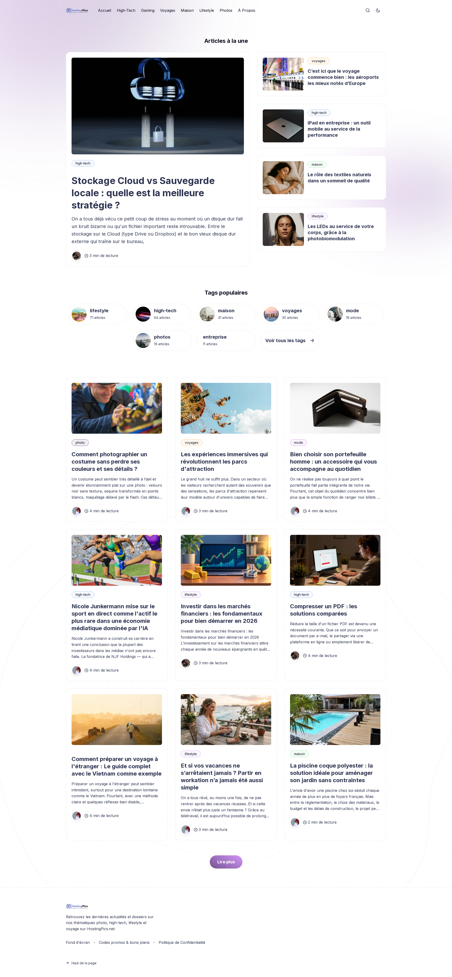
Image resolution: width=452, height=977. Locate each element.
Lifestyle (206, 10)
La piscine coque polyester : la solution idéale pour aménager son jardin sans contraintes (331, 773)
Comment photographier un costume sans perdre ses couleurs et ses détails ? (109, 461)
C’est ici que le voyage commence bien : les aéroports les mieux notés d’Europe (343, 77)
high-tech (83, 163)
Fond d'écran (78, 942)
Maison (187, 10)
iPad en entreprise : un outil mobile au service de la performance (339, 129)
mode (352, 310)
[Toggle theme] (378, 10)
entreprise (215, 337)
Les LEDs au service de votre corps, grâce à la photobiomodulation (341, 232)
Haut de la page (84, 963)
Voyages (167, 10)
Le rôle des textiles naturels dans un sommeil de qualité (339, 178)
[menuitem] (104, 11)
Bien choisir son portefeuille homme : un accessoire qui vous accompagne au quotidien (333, 461)
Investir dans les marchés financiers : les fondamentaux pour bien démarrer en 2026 (221, 613)
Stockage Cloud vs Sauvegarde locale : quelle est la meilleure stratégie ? (143, 193)
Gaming (147, 10)
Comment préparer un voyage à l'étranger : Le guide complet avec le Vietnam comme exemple (116, 766)
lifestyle (318, 216)
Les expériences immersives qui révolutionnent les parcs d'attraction (224, 461)
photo (80, 442)
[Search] (367, 10)
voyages (318, 61)
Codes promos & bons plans (124, 942)
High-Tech (126, 10)
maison (317, 164)
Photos (226, 10)
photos (162, 337)
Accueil (104, 10)
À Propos (246, 10)
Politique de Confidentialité (182, 942)
